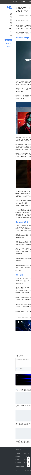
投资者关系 (18, 462)
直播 (10, 23)
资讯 (10, 20)
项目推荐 (17, 456)
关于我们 (26, 456)
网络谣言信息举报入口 (21, 466)
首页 (10, 14)
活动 (10, 31)
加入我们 (26, 462)
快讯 (10, 17)
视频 (10, 25)
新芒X (16, 15)
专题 (10, 28)
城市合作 (17, 453)
